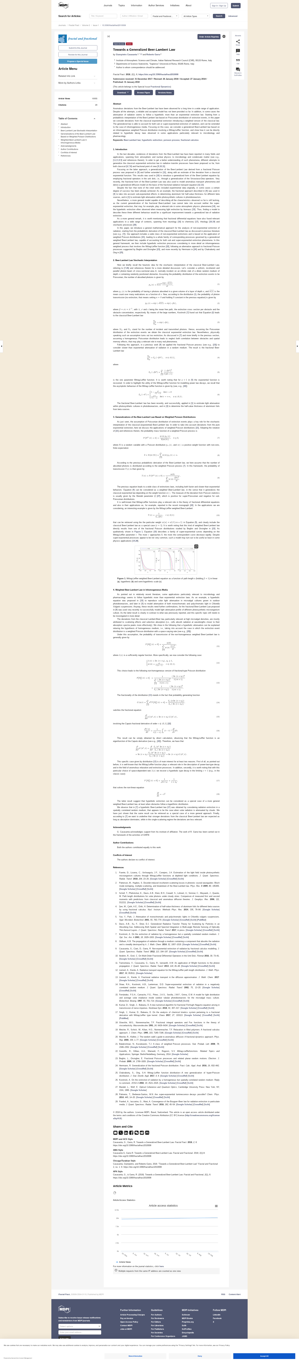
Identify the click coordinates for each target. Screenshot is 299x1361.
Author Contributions (69, 149)
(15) (218, 717)
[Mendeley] (147, 1134)
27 (158, 496)
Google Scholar (158, 879)
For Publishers (157, 1329)
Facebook (217, 1318)
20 (135, 225)
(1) (218, 284)
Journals (108, 5)
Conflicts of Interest (69, 152)
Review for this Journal (78, 54)
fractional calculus (190, 140)
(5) (218, 372)
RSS (223, 1294)
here (161, 1266)
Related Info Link (66, 75)
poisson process (172, 140)
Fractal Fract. (64, 1294)
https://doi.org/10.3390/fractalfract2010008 (158, 74)
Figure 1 (138, 531)
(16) (218, 731)
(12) (218, 663)
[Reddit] (142, 1134)
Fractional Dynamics (160, 87)
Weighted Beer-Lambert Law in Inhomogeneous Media (74, 141)
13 (202, 185)
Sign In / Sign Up (219, 5)
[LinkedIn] (126, 1134)
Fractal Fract (74, 25)
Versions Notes (165, 92)
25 (121, 252)
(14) (218, 702)
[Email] (115, 1134)
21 (143, 237)
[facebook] (131, 1134)
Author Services (156, 5)
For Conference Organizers (163, 1336)
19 (213, 222)
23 (158, 249)
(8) (218, 455)
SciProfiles (187, 1329)
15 (194, 209)
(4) (218, 357)
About (188, 5)
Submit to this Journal (78, 48)
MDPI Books (187, 1318)
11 (163, 166)
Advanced (232, 16)
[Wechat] (137, 1134)
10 (161, 166)
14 (214, 206)
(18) (218, 794)
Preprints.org (188, 1321)
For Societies (157, 1332)
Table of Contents (67, 118)
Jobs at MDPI (126, 1329)
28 (136, 541)
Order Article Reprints (209, 36)
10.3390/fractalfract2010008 (114, 25)
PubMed (202, 920)
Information (136, 5)
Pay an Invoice (126, 1318)
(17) (218, 781)
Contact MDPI (126, 1325)
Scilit (180, 879)
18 (211, 222)
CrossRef (172, 879)
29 (188, 631)
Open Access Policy (129, 1321)
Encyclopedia (188, 1332)
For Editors (156, 1321)
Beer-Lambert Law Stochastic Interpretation (79, 130)
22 (167, 246)
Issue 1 (96, 25)
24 (195, 249)
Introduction (66, 127)
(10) (218, 515)
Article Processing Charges (132, 1314)
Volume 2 (86, 25)
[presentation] (161, 285)
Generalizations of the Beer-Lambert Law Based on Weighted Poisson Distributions (78, 135)
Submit (236, 5)
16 (179, 222)
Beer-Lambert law (132, 140)
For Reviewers (157, 1318)
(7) (218, 438)
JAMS (184, 1336)
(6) (218, 395)
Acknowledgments (68, 145)
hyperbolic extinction (152, 140)
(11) (218, 646)
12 (199, 185)
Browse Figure (143, 92)
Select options (66, 1326)
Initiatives (174, 5)
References (66, 155)
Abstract (64, 124)
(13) (218, 683)
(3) (218, 322)
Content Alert (235, 1294)
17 (197, 222)
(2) (218, 303)
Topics (121, 5)
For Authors (156, 1314)
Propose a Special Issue (78, 61)
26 (127, 268)
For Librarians (157, 1325)
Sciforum (186, 1314)
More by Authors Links (69, 82)
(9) (218, 478)
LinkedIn (216, 1314)
